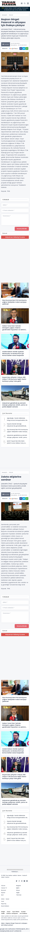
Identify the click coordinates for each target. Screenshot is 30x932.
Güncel (11, 15)
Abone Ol (4, 48)
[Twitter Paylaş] (23, 48)
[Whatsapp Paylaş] (26, 48)
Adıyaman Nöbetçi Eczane (15, 237)
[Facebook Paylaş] (20, 48)
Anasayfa (4, 15)
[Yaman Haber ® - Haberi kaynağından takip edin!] (9, 3)
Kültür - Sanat (13, 870)
